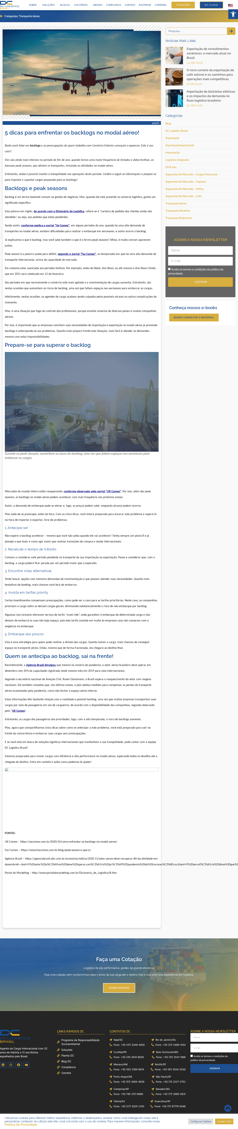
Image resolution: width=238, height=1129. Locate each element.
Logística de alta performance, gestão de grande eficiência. (119, 968)
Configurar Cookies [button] (200, 1121)
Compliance (113, 5)
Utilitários (81, 5)
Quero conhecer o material (194, 317)
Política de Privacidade (21, 1124)
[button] (233, 14)
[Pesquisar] (231, 31)
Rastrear (145, 5)
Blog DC (65, 5)
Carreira (161, 5)
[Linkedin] (3, 1065)
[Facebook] (19, 1065)
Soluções (48, 5)
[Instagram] (11, 1065)
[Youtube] (26, 1065)
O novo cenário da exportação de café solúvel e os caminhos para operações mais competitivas (210, 74)
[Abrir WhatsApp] (228, 1119)
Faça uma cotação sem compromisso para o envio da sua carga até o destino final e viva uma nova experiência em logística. (119, 974)
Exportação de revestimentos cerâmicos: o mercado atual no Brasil (209, 53)
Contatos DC (120, 1031)
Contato (130, 5)
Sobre (33, 5)
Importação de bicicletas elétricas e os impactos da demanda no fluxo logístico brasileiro (211, 96)
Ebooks (97, 5)
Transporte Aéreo (29, 16)
